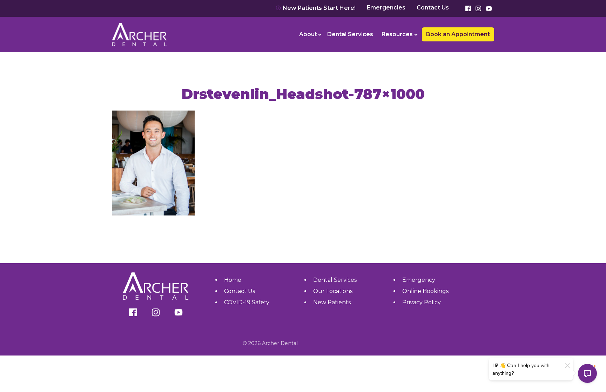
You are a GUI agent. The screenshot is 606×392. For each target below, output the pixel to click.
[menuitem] (309, 34)
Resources (397, 34)
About (308, 34)
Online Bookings (425, 291)
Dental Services (350, 34)
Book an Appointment (147, 14)
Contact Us (433, 8)
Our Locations (332, 291)
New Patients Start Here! (318, 8)
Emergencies (386, 8)
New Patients (332, 302)
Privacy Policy (421, 302)
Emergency (418, 280)
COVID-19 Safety (246, 302)
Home (232, 280)
